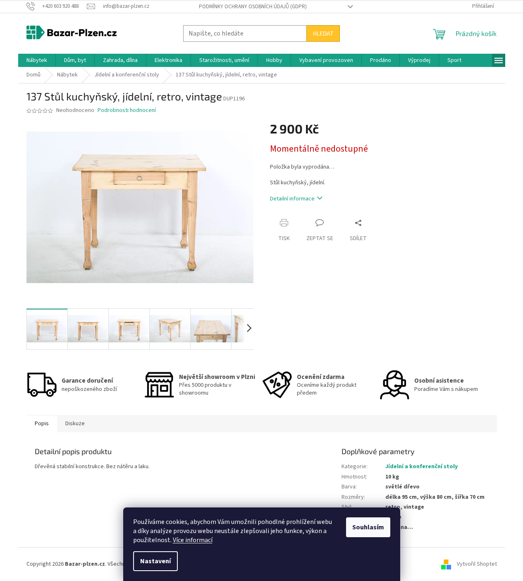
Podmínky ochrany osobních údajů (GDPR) (253, 6)
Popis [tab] (42, 423)
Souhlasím (368, 527)
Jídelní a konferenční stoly (421, 466)
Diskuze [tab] (75, 423)
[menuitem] (36, 60)
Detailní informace (292, 199)
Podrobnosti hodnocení (127, 110)
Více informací (193, 540)
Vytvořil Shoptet (477, 564)
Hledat (323, 33)
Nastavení (155, 561)
